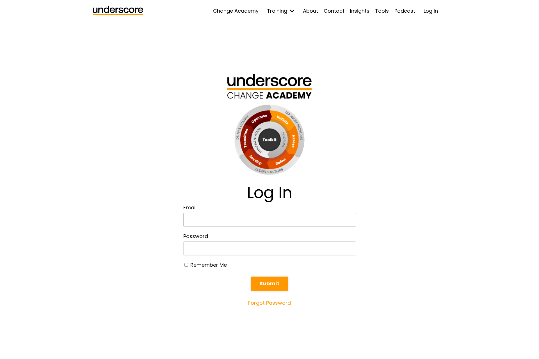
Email (190, 207)
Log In (431, 10)
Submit (269, 283)
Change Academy (236, 10)
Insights (359, 10)
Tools (382, 10)
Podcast (404, 10)
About (310, 10)
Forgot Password (269, 302)
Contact (334, 10)
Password (195, 236)
